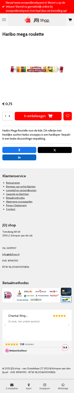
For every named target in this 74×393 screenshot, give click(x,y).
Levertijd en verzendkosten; (21, 190)
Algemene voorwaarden (19, 201)
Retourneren (13, 182)
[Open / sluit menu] (4, 19)
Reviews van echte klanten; (21, 186)
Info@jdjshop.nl (10, 254)
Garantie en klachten (17, 194)
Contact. (11, 209)
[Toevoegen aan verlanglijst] (67, 116)
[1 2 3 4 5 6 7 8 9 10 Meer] (7, 116)
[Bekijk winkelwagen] (70, 19)
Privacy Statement (16, 205)
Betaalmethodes (15, 197)
